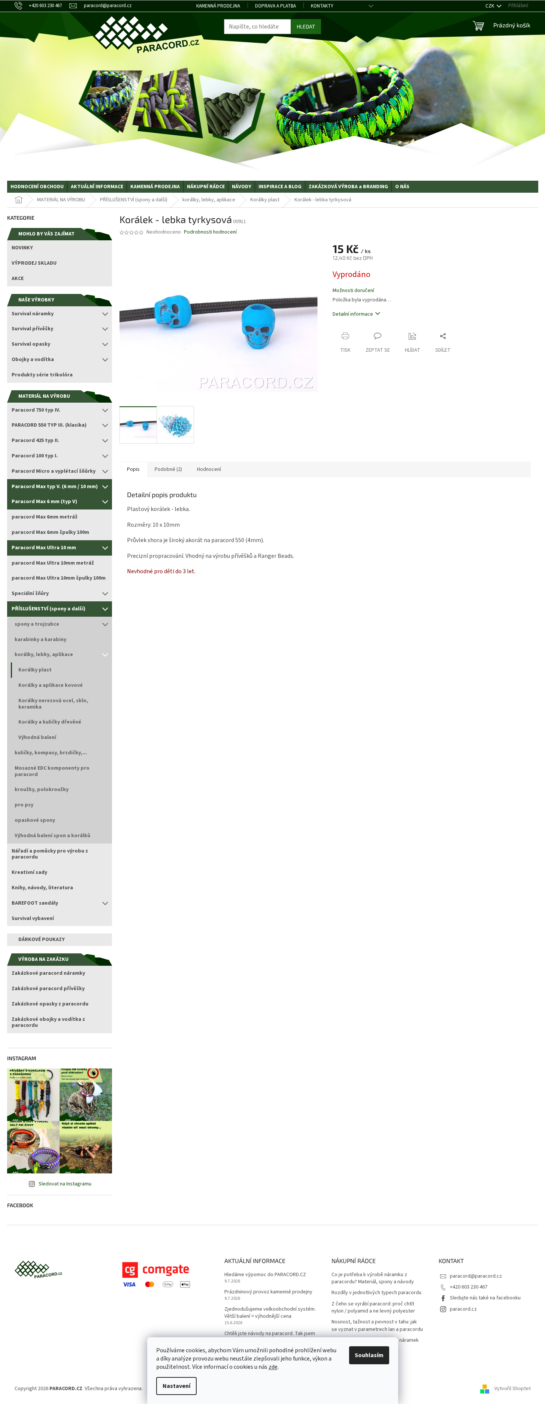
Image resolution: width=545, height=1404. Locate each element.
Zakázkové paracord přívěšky (48, 988)
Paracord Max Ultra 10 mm (44, 547)
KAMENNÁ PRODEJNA (218, 6)
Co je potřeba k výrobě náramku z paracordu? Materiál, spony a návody (372, 1278)
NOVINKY (22, 248)
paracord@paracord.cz (476, 1276)
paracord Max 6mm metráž (45, 517)
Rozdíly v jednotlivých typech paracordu (376, 1292)
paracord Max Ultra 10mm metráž (53, 563)
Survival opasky (31, 344)
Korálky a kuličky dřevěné (49, 722)
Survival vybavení (33, 918)
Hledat (306, 26)
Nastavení (176, 1386)
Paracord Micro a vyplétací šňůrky (54, 471)
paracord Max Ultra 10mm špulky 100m (59, 578)
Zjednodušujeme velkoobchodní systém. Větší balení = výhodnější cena (270, 1313)
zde (273, 1367)
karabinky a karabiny (40, 639)
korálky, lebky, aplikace (44, 654)
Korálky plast (35, 670)
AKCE (18, 278)
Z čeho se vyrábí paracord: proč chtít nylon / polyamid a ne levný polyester (373, 1308)
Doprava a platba (275, 6)
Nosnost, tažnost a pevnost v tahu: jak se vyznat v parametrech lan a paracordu (377, 1326)
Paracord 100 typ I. (35, 456)
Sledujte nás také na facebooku (485, 1298)
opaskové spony (35, 820)
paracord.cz (463, 1309)
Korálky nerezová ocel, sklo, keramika (53, 704)
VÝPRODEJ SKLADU (34, 263)
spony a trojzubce (37, 624)
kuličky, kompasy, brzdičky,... (51, 753)
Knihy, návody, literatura (42, 888)
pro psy (24, 805)
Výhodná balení (37, 737)
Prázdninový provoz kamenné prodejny (268, 1292)
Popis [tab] (133, 469)
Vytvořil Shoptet (512, 1388)
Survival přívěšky (32, 329)
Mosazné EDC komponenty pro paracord (52, 771)
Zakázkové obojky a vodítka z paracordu (48, 1022)
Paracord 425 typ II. (35, 440)
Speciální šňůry (30, 593)
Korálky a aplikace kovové (50, 685)
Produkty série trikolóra (42, 375)
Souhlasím (369, 1355)
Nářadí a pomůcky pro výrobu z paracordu (50, 854)
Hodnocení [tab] (209, 469)
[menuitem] (37, 187)
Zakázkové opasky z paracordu (50, 1004)
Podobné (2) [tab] (168, 469)
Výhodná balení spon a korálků (52, 835)
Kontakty (322, 6)
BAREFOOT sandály (35, 903)
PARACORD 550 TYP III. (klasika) (49, 425)
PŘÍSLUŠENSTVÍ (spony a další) (48, 609)
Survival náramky (33, 314)
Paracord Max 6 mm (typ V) (44, 501)
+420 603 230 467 (468, 1287)
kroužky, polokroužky (42, 789)
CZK (490, 6)
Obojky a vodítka (33, 359)
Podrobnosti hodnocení (210, 232)
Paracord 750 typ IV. (36, 410)
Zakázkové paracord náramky (48, 973)
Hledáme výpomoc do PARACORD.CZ (265, 1274)
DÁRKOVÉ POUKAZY (41, 939)
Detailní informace (353, 314)
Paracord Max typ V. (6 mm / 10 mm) (55, 486)
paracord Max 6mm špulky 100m (50, 532)
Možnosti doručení (353, 290)
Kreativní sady (29, 872)
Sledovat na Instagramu (65, 1184)
